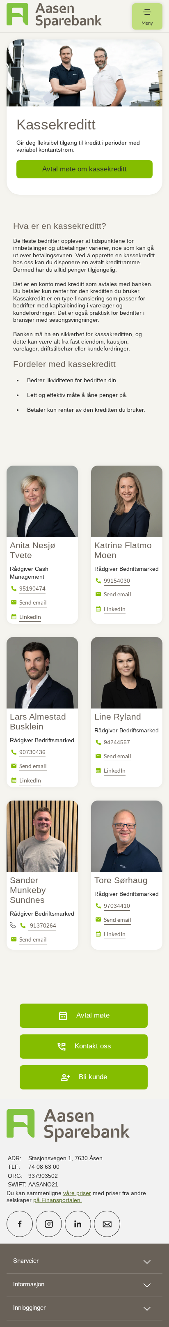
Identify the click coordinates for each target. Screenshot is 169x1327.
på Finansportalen (56, 1200)
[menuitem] (54, 16)
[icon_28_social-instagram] (49, 1224)
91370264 (42, 925)
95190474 (32, 588)
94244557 (117, 742)
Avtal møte (84, 1015)
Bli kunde (83, 1077)
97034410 (117, 905)
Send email (33, 602)
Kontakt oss (83, 1046)
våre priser (77, 1193)
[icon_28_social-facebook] (20, 1224)
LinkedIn (30, 616)
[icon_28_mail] (107, 1224)
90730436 (32, 752)
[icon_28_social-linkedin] (78, 1224)
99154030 (117, 580)
